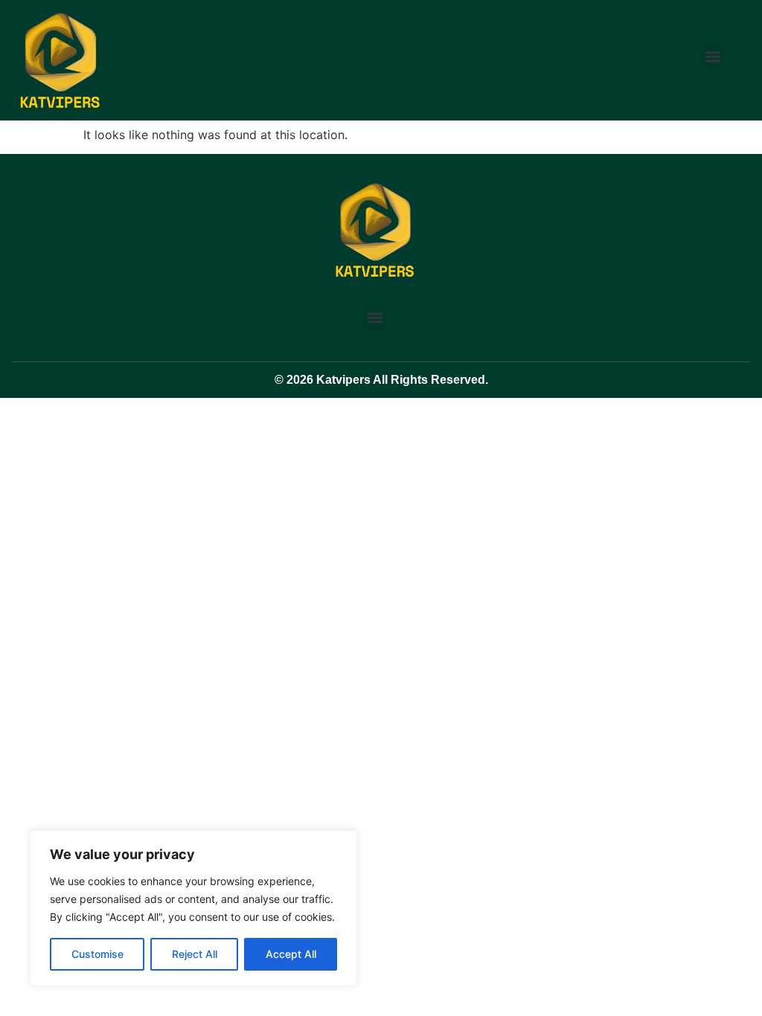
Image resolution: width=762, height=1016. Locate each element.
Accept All (291, 954)
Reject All (194, 954)
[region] (193, 908)
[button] (712, 56)
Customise (97, 954)
